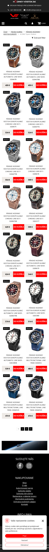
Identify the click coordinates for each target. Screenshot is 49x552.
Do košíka (19, 85)
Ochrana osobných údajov (24, 501)
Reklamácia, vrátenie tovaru (24, 496)
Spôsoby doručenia (24, 493)
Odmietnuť (24, 545)
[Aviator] (24, 16)
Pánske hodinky (16, 32)
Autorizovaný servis (24, 488)
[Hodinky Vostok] (14, 16)
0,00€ (43, 23)
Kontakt (24, 504)
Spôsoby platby (24, 491)
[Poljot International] (35, 16)
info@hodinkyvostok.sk (33, 10)
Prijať (24, 536)
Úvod (5, 32)
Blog (25, 482)
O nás (24, 485)
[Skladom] (13, 68)
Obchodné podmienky (24, 499)
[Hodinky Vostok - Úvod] (24, 1)
